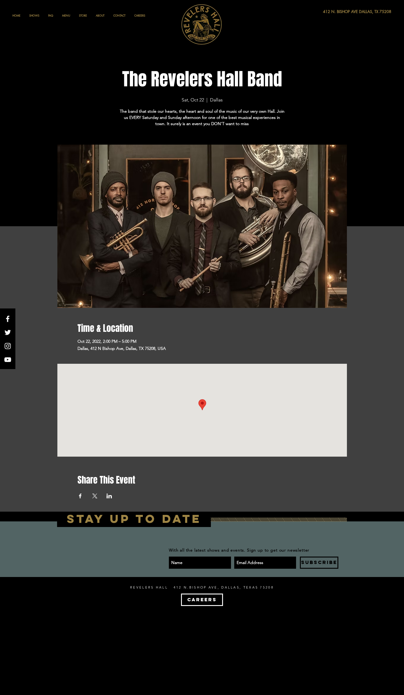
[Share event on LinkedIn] (109, 496)
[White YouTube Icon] (8, 359)
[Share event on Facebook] (80, 496)
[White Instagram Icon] (8, 346)
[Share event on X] (95, 496)
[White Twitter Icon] (8, 332)
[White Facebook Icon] (8, 319)
